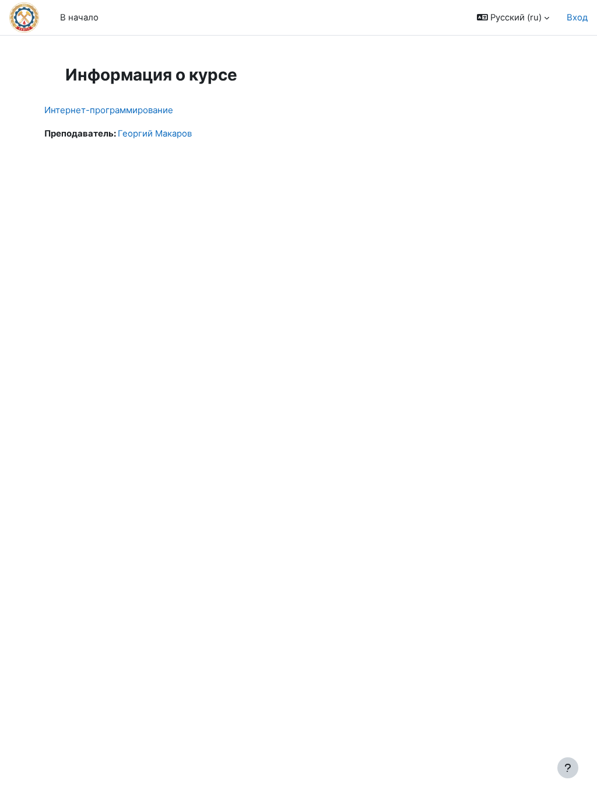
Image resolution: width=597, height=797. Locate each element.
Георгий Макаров (155, 133)
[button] (513, 18)
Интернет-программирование (108, 110)
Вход (577, 17)
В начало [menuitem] (79, 17)
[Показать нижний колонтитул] (567, 767)
